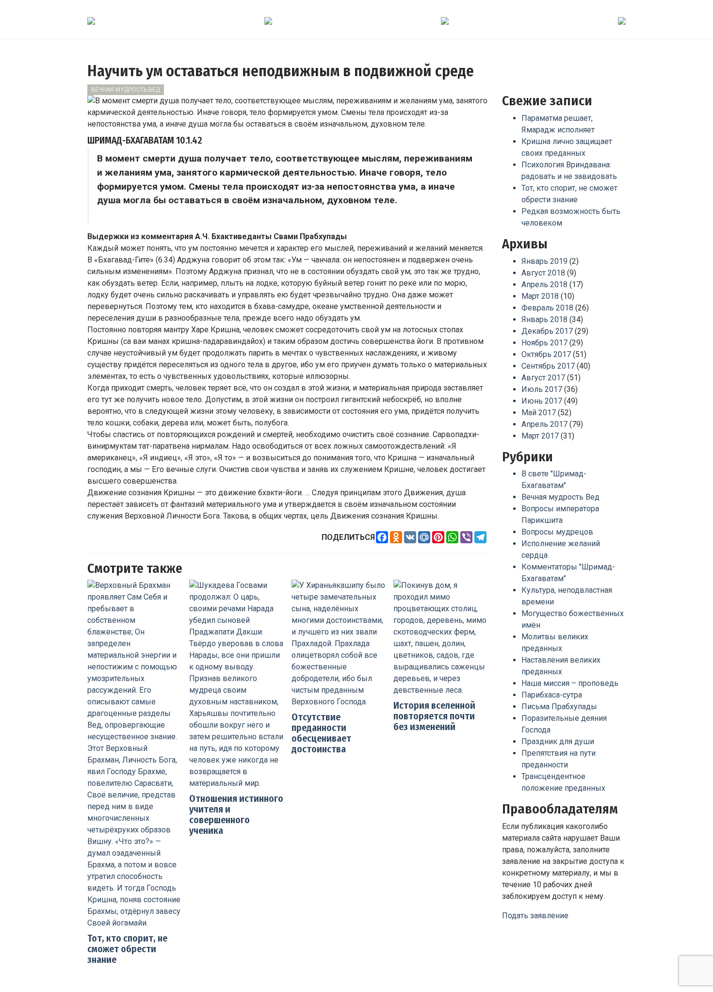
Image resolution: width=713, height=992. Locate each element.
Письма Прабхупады (559, 706)
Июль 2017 (541, 389)
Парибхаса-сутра (551, 694)
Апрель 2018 (544, 284)
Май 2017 (538, 412)
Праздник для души (557, 741)
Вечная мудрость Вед (125, 89)
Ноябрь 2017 (544, 342)
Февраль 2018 (547, 307)
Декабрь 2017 (547, 331)
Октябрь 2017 (546, 354)
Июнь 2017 (541, 401)
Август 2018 (543, 272)
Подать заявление (535, 915)
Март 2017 (540, 435)
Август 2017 (543, 377)
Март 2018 (540, 296)
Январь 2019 (544, 261)
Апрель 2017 (544, 424)
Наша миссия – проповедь (569, 683)
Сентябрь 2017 (548, 366)
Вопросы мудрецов (557, 532)
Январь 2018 (544, 319)
